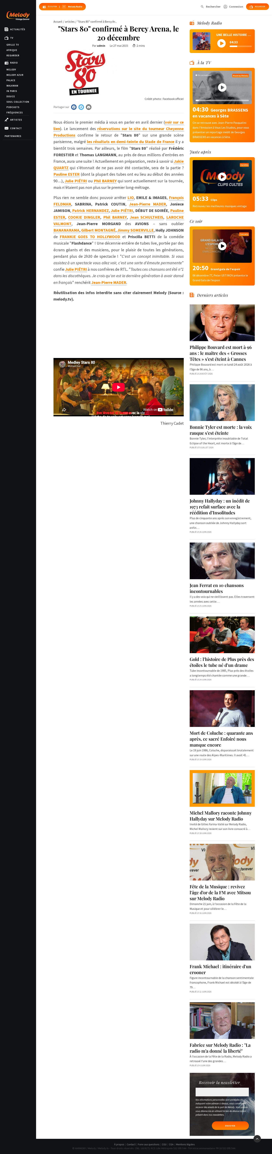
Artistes (16, 119)
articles (70, 21)
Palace (10, 80)
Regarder (12, 55)
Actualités (17, 29)
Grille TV (12, 44)
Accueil (57, 21)
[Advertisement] (118, 328)
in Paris (11, 91)
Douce (10, 96)
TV (11, 37)
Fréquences (14, 112)
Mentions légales (185, 1144)
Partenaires (13, 136)
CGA (171, 1144)
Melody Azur (14, 75)
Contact (16, 128)
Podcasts (12, 107)
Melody (11, 69)
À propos (119, 1144)
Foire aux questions (148, 1144)
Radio (14, 62)
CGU (164, 1144)
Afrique (11, 50)
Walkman (12, 85)
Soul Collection (17, 101)
